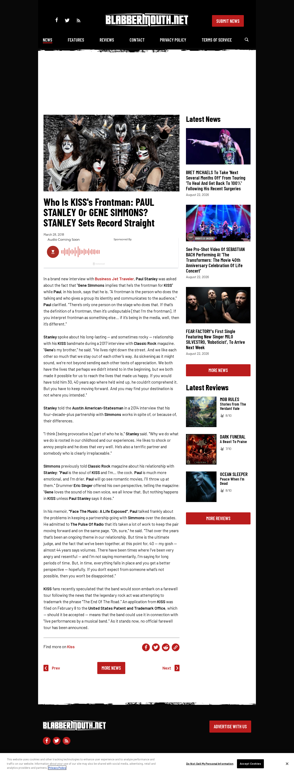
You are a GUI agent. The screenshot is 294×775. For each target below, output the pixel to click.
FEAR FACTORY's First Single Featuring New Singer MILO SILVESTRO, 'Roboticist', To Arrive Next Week (215, 339)
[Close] (287, 764)
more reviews (218, 518)
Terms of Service (217, 39)
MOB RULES (229, 399)
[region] (147, 764)
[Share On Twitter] (156, 647)
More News (111, 668)
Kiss (71, 646)
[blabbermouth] (147, 24)
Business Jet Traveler (114, 278)
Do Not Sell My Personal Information (210, 763)
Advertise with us (230, 726)
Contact (137, 39)
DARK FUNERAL (233, 437)
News (47, 39)
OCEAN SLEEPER (234, 474)
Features (76, 39)
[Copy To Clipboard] (175, 647)
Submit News (228, 21)
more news (218, 370)
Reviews (107, 39)
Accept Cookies (250, 763)
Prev (56, 667)
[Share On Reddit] (166, 647)
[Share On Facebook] (146, 647)
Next (166, 667)
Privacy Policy (173, 39)
